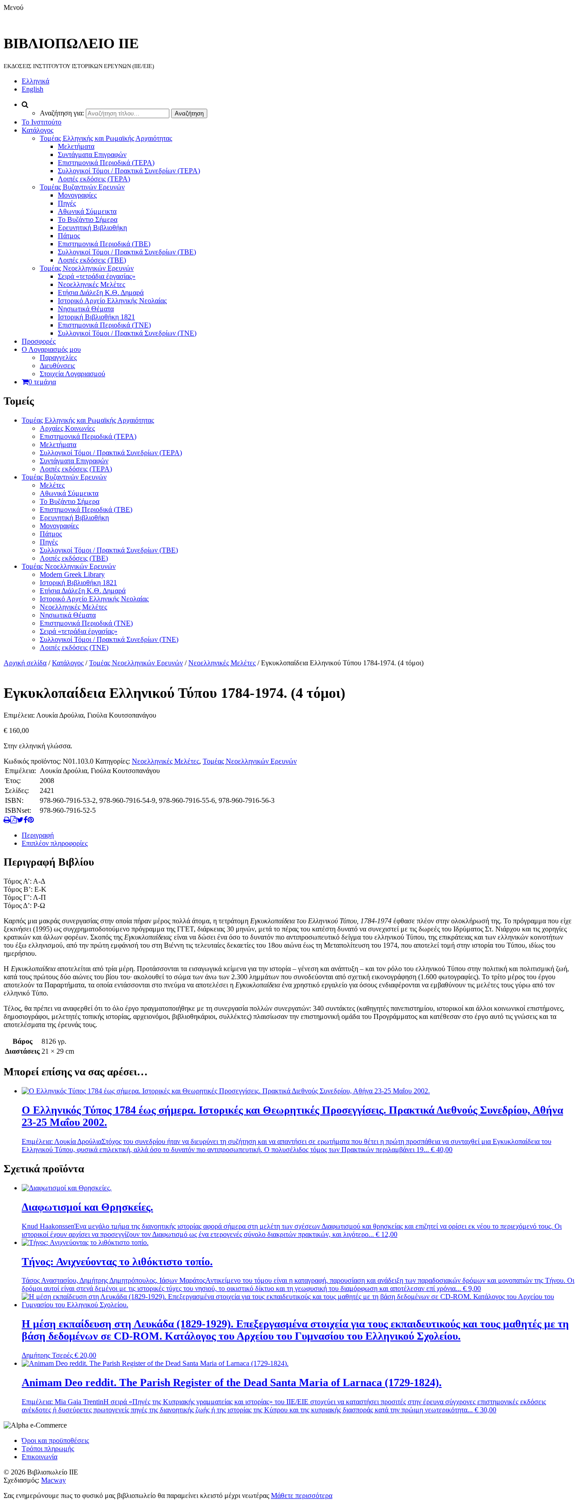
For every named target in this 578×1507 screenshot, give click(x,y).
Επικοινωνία (39, 1457)
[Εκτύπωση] (7, 820)
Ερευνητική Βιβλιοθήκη (92, 227)
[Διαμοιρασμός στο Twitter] (20, 820)
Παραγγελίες (58, 357)
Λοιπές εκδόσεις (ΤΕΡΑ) (94, 179)
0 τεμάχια (42, 382)
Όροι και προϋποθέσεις (55, 1440)
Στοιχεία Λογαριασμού (72, 374)
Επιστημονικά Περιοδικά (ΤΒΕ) (104, 244)
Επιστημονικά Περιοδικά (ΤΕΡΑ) (106, 162)
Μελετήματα (76, 146)
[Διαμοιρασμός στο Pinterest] (31, 820)
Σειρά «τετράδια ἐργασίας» (96, 276)
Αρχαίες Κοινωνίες (67, 428)
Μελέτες (52, 485)
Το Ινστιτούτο (41, 122)
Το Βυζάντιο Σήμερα (87, 219)
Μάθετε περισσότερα (301, 1495)
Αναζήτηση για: (62, 113)
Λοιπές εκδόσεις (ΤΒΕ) (92, 260)
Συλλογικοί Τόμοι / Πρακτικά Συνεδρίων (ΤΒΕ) (127, 252)
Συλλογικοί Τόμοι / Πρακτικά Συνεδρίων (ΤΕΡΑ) (129, 171)
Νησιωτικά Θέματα (86, 309)
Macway (53, 1480)
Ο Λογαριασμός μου (51, 349)
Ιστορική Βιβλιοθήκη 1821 (96, 317)
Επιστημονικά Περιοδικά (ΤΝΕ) (104, 325)
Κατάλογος (37, 130)
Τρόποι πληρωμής (48, 1448)
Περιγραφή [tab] (38, 835)
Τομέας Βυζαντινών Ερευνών (82, 187)
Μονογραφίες (77, 195)
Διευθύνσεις (57, 365)
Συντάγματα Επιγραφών (92, 154)
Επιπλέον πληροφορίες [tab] (55, 843)
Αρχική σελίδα (25, 663)
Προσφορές (39, 341)
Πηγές (67, 203)
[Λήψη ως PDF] (13, 820)
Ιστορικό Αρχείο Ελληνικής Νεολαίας (112, 300)
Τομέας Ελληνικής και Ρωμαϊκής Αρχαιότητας (106, 138)
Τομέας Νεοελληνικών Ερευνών (87, 268)
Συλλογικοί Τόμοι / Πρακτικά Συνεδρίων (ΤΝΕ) (127, 333)
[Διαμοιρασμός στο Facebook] (25, 820)
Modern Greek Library (72, 574)
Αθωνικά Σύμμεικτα (87, 211)
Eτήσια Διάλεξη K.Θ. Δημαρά (101, 292)
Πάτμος (69, 236)
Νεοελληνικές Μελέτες (91, 284)
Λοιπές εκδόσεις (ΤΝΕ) (74, 647)
